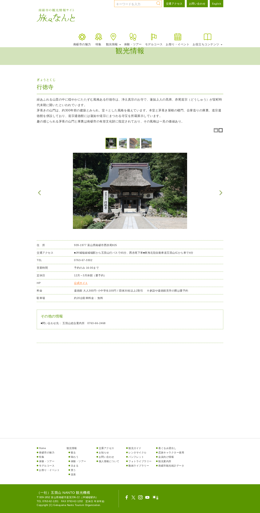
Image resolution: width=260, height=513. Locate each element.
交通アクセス (174, 3)
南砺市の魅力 (82, 44)
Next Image (220, 193)
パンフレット (136, 456)
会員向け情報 (166, 456)
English (216, 3)
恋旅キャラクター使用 (171, 452)
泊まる (75, 465)
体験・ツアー (133, 44)
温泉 (73, 474)
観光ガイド (134, 448)
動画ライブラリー (138, 465)
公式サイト (81, 282)
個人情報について (109, 461)
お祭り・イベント (177, 44)
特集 (98, 44)
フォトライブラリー (140, 461)
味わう (75, 456)
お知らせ (104, 452)
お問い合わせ (197, 3)
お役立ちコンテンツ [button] (206, 44)
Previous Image (39, 193)
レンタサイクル (137, 452)
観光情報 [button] (112, 44)
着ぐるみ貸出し (167, 448)
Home (42, 448)
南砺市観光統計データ (171, 465)
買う (73, 470)
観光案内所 (164, 461)
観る (73, 452)
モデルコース (154, 44)
